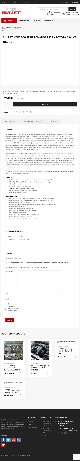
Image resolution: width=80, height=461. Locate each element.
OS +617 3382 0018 (70, 14)
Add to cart (45, 104)
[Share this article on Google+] (20, 112)
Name (7, 293)
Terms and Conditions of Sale (47, 423)
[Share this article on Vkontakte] (27, 112)
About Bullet (24, 21)
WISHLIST (14, 2)
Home (2, 27)
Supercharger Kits (11, 27)
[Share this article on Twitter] (16, 112)
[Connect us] (3, 439)
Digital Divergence (25, 455)
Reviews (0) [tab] (53, 122)
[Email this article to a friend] (30, 112)
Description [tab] (10, 122)
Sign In (71, 2)
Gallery (37, 21)
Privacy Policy (47, 435)
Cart (30, 424)
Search (72, 9)
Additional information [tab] (32, 122)
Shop (10, 21)
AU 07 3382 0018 (70, 12)
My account (33, 427)
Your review (9, 271)
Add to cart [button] (21, 373)
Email (7, 299)
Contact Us (48, 21)
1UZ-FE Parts (34, 363)
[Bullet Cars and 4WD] (11, 14)
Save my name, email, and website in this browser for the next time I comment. (13, 309)
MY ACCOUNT (5, 2)
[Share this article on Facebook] (13, 112)
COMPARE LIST (24, 2)
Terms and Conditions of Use (47, 430)
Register (76, 2)
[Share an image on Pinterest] (23, 112)
